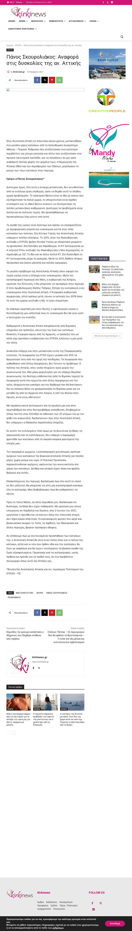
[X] (107, 2)
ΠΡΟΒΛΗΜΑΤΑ (14, 597)
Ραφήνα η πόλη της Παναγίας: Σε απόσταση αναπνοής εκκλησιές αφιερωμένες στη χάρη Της (112, 272)
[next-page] (14, 732)
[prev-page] (8, 732)
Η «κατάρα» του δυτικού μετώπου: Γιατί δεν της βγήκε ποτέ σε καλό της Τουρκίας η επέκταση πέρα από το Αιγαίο (72, 719)
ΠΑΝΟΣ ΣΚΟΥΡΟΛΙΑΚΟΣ (56, 593)
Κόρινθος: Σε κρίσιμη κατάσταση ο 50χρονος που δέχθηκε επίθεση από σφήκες (25, 635)
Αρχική (9, 45)
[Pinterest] (52, 80)
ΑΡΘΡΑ (18, 45)
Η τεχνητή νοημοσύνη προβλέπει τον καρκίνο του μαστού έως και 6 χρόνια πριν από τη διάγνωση (43, 719)
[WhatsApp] (59, 80)
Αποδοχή (115, 923)
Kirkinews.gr (19, 72)
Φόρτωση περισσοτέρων (106, 335)
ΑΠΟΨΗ (39, 593)
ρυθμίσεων (57, 927)
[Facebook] (103, 2)
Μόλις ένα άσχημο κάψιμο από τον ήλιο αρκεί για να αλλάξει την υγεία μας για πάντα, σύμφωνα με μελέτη (113, 289)
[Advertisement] (107, 208)
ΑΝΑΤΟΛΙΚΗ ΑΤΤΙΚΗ (24, 593)
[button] (122, 36)
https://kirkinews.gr (40, 662)
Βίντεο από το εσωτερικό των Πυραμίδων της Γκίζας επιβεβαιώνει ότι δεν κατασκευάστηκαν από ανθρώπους (113, 322)
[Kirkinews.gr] (28, 12)
